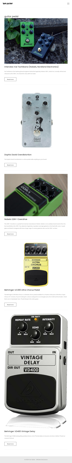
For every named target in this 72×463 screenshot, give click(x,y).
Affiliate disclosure (42, 459)
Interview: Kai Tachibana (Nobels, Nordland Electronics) (31, 67)
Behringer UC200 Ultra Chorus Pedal (22, 290)
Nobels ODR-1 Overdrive (15, 219)
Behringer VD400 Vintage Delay (19, 431)
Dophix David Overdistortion (18, 154)
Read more (10, 79)
